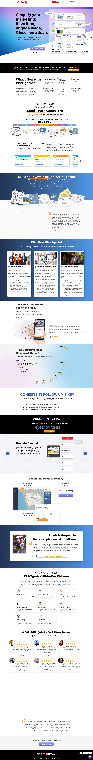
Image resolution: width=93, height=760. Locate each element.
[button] (71, 345)
